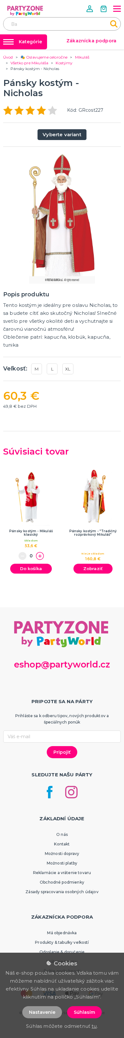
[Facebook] (49, 792)
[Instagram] (71, 792)
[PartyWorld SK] (25, 11)
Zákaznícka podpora (91, 41)
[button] (90, 9)
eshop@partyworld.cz (62, 664)
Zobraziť (93, 568)
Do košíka (31, 568)
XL (67, 368)
